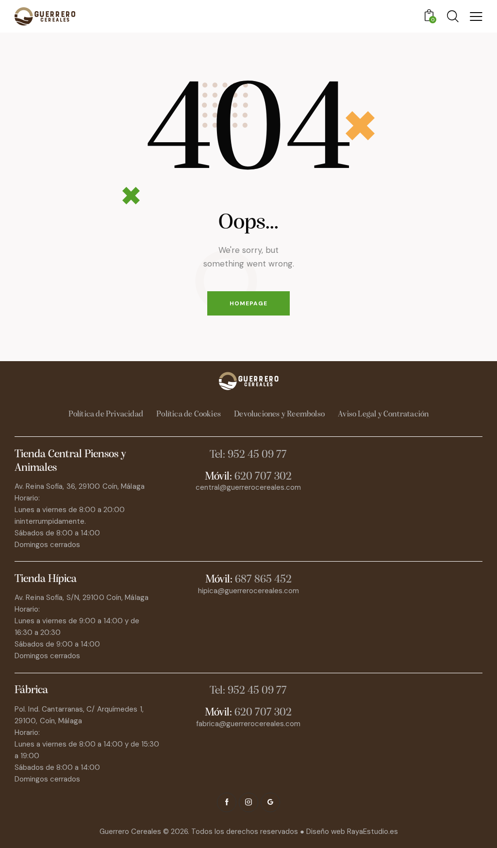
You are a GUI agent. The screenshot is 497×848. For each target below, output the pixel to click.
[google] (270, 802)
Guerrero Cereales (131, 831)
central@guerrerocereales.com (248, 487)
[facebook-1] (226, 802)
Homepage (248, 303)
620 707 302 (263, 476)
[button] (476, 16)
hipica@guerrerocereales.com (248, 591)
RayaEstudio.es (372, 831)
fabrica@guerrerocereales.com (248, 724)
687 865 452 (263, 579)
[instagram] (248, 802)
